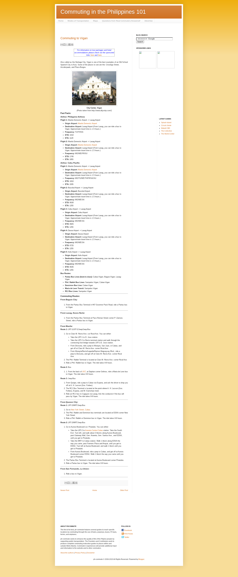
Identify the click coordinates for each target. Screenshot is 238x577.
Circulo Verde (166, 125)
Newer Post (64, 490)
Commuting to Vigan (74, 38)
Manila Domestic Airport (87, 123)
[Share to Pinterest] (72, 44)
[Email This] (61, 44)
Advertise (148, 21)
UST (84, 372)
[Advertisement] (110, 28)
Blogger (141, 559)
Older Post (124, 490)
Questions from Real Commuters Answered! (121, 21)
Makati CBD (165, 128)
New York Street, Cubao (80, 410)
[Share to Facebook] (69, 44)
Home (60, 21)
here (92, 55)
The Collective (166, 131)
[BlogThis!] (64, 44)
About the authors (67, 553)
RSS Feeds (128, 534)
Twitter (126, 537)
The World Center (167, 134)
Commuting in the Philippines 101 (103, 12)
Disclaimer (91, 553)
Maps (95, 21)
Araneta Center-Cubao (94, 430)
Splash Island (166, 123)
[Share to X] (67, 44)
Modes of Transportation (78, 21)
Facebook (128, 530)
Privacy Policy (80, 553)
